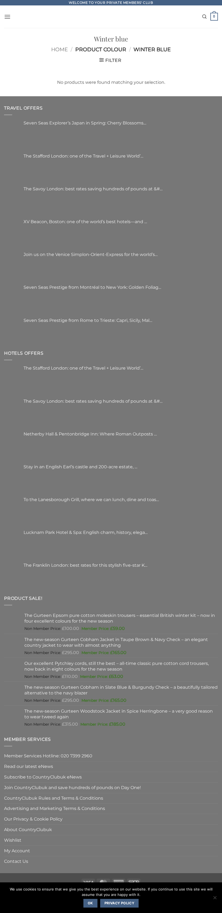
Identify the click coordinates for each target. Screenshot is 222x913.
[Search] (204, 16)
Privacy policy (119, 903)
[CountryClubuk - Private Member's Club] (111, 16)
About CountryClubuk (28, 829)
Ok (90, 903)
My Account (17, 850)
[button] (7, 16)
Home (59, 49)
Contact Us (16, 861)
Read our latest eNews (28, 766)
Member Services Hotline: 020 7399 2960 (48, 755)
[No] (214, 899)
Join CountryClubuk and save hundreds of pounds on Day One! (72, 787)
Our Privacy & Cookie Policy (33, 819)
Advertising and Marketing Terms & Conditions (54, 808)
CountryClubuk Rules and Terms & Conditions (53, 798)
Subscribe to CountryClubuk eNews (43, 777)
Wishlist (12, 840)
